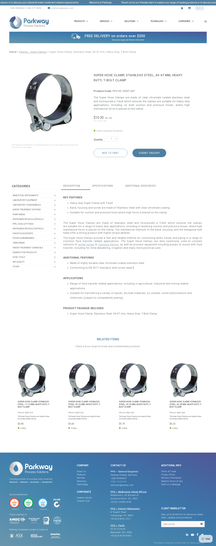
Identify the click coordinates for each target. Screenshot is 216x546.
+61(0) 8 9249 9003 (121, 536)
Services (81, 478)
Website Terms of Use (172, 481)
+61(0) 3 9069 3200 (121, 502)
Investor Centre (84, 498)
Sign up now (169, 524)
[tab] (75, 186)
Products (81, 474)
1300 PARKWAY (119, 478)
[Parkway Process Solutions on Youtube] (193, 534)
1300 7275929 (119, 482)
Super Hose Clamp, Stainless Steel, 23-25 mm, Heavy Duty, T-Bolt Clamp (135, 404)
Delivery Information (136, 40)
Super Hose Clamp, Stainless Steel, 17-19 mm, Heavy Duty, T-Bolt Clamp (34, 404)
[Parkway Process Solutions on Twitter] (203, 534)
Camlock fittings (108, 244)
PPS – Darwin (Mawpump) (125, 508)
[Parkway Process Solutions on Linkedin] (188, 534)
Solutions (81, 481)
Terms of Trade (168, 471)
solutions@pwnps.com (62, 8)
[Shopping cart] (189, 8)
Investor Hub (83, 501)
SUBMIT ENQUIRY (149, 153)
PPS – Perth (118, 525)
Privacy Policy (168, 474)
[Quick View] (48, 367)
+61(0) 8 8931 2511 (121, 519)
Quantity (98, 139)
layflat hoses (86, 244)
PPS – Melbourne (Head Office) (129, 492)
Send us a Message (170, 484)
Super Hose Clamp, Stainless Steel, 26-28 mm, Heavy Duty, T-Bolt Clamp (186, 404)
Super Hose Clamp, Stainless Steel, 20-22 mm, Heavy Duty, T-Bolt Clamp (84, 404)
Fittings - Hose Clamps (33, 52)
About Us (81, 471)
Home (13, 52)
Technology (82, 484)
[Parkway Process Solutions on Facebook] (198, 534)
